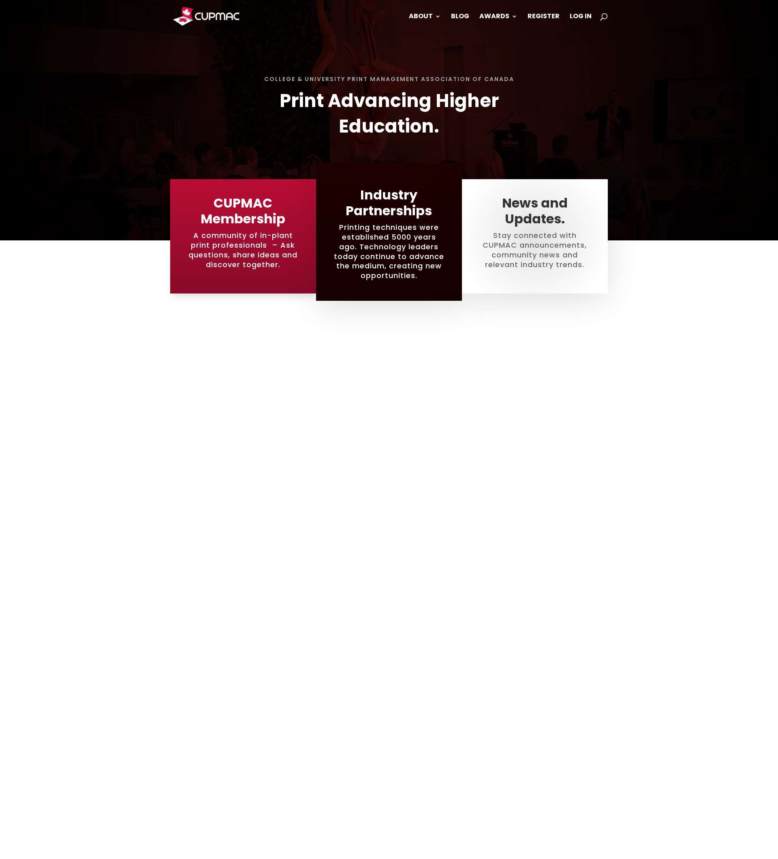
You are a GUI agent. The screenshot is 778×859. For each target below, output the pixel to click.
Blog (460, 17)
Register (544, 17)
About (421, 17)
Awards (494, 17)
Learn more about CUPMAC (389, 813)
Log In (581, 17)
